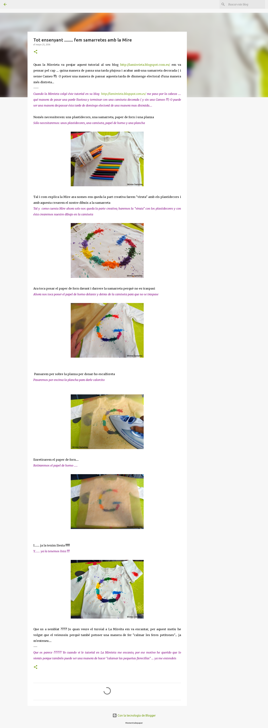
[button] (35, 52)
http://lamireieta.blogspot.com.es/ (144, 64)
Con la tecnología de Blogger (136, 715)
